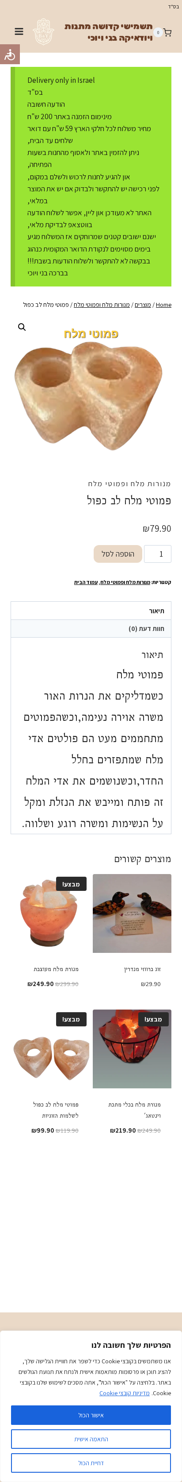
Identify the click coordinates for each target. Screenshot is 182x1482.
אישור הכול (91, 1415)
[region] (91, 1406)
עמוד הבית (86, 582)
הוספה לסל (118, 554)
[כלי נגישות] (10, 54)
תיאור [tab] (156, 610)
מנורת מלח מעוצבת (56, 968)
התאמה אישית (91, 1439)
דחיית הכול (91, 1463)
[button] (22, 327)
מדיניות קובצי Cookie (124, 1393)
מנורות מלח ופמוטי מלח (129, 483)
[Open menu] (19, 33)
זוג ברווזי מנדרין (142, 968)
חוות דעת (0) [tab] (146, 628)
